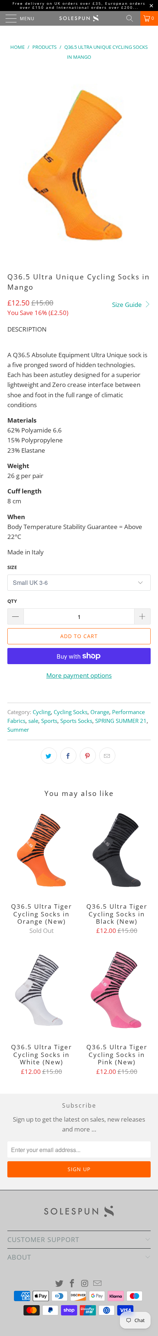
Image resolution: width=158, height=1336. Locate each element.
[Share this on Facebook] (68, 755)
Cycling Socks (70, 712)
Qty (12, 601)
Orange (99, 712)
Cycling (42, 712)
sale (33, 720)
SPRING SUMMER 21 (121, 720)
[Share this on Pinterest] (88, 755)
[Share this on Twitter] (49, 755)
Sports (49, 720)
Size (12, 567)
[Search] (132, 18)
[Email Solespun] (97, 1283)
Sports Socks (76, 720)
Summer (18, 729)
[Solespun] (79, 18)
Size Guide (127, 304)
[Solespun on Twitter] (59, 1283)
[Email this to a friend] (107, 755)
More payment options (79, 675)
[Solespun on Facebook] (72, 1283)
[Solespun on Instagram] (85, 1283)
